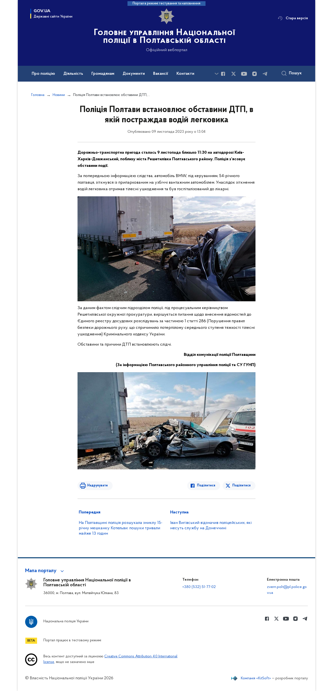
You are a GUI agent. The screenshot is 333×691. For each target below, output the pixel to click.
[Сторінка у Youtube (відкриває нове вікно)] (244, 74)
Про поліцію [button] (43, 74)
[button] (45, 571)
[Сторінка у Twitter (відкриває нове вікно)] (233, 74)
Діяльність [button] (73, 74)
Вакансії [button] (160, 74)
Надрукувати (97, 485)
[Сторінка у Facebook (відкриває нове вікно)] (223, 74)
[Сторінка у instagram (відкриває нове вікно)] (254, 74)
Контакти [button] (185, 74)
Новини (59, 95)
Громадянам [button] (102, 74)
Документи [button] (134, 74)
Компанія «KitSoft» (256, 678)
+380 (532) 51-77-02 (199, 587)
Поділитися (206, 485)
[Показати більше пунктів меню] (216, 74)
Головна (37, 95)
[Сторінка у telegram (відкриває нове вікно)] (265, 74)
